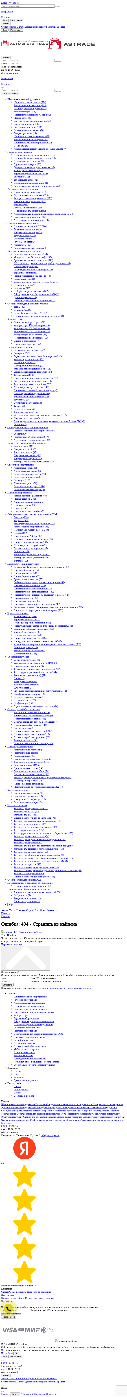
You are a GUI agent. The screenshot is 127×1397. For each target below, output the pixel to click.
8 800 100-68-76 (9, 63)
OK (16, 1353)
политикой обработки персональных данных (67, 987)
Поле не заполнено (47, 978)
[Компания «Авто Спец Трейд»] (63, 44)
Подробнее (7, 1353)
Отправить (7, 985)
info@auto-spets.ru (50, 1135)
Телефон (36, 981)
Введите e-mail (39, 1310)
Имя (34, 978)
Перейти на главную (12, 944)
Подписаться (8, 1317)
